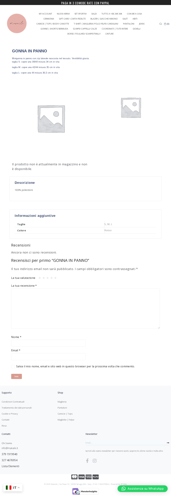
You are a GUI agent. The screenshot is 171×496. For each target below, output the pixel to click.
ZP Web (124, 484)
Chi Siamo (7, 443)
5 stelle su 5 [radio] (54, 277)
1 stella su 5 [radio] (39, 277)
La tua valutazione (23, 278)
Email (16, 350)
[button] (143, 488)
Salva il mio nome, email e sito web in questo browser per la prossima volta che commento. (75, 366)
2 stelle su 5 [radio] (43, 277)
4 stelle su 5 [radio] (51, 277)
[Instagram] (94, 460)
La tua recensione (24, 286)
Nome (16, 337)
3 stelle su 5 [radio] (47, 277)
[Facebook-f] (87, 460)
